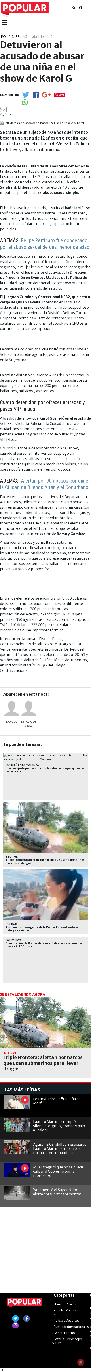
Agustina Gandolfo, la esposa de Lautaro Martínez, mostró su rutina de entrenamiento (59, 1148)
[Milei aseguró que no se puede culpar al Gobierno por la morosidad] (17, 1170)
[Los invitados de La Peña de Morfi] (17, 1102)
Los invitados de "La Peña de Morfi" (56, 1101)
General (59, 1333)
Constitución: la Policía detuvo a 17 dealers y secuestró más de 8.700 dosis (44, 945)
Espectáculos (63, 1327)
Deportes (72, 1321)
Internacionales (77, 1327)
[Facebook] (36, 96)
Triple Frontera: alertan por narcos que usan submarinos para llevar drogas (45, 861)
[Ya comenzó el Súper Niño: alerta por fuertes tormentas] (17, 1193)
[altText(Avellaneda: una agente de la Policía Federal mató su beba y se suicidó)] (45, 871)
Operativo (13, 940)
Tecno (70, 1333)
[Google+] (46, 96)
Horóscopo (74, 1339)
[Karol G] (11, 708)
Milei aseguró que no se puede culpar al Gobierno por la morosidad (58, 1171)
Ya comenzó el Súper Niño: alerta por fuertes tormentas (57, 1192)
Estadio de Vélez (28, 723)
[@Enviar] (3, 110)
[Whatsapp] (25, 103)
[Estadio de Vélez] (28, 708)
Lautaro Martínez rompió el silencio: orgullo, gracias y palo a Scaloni (59, 1125)
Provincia (72, 1304)
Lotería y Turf (58, 1341)
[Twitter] (25, 96)
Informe (12, 856)
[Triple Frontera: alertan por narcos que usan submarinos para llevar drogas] (45, 1022)
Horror (11, 923)
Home (58, 1304)
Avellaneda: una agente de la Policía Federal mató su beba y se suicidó (42, 929)
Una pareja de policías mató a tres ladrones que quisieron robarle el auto (45, 770)
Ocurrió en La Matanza (22, 764)
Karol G (11, 721)
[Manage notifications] (80, 1362)
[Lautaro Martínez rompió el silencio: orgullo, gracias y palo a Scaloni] (17, 1125)
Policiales (60, 1321)
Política (71, 1310)
